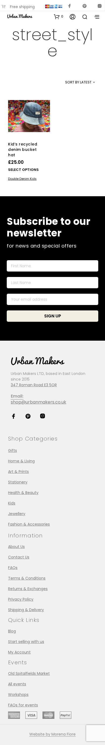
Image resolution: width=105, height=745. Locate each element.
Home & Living (21, 461)
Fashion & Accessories (29, 524)
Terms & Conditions (27, 578)
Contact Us (18, 557)
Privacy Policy (20, 599)
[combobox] (72, 82)
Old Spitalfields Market (29, 673)
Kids (11, 503)
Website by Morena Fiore (52, 734)
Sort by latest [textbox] (78, 82)
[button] (58, 16)
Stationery (17, 482)
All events (17, 684)
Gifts (12, 450)
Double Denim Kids (22, 178)
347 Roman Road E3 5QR (34, 385)
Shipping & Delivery (26, 609)
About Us (16, 546)
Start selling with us (26, 641)
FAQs (13, 567)
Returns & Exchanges (28, 588)
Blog (12, 631)
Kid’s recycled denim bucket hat (22, 149)
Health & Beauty (23, 492)
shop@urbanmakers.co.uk (38, 402)
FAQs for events (23, 705)
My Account (19, 652)
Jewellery (16, 513)
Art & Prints (18, 471)
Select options (23, 169)
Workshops (18, 694)
